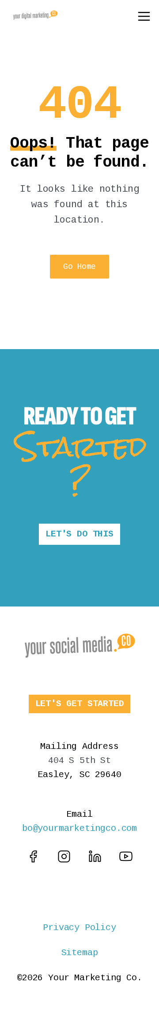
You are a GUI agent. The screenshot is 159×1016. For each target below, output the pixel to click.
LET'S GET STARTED (79, 704)
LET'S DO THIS (79, 534)
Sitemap (79, 953)
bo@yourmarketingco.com (79, 828)
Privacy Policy (79, 928)
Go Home (79, 266)
